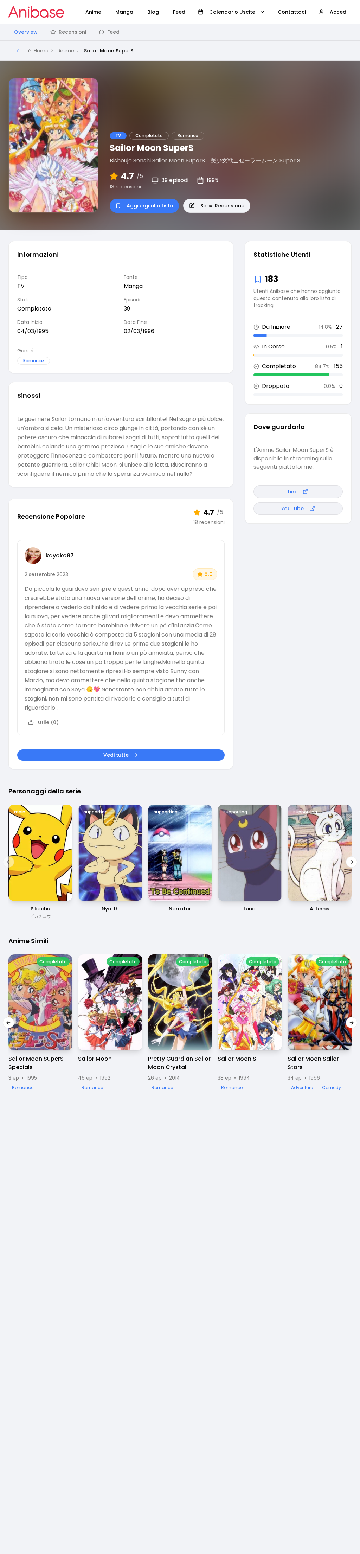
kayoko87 (60, 555)
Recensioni (72, 32)
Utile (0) (48, 722)
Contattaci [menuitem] (292, 11)
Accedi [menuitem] (338, 11)
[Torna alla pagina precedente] (17, 50)
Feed (113, 32)
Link (292, 491)
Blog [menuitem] (153, 11)
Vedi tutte (116, 755)
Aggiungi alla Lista (150, 205)
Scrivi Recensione (222, 205)
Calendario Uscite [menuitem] (232, 11)
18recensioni (125, 186)
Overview (26, 32)
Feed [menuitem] (179, 11)
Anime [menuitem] (93, 11)
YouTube (292, 508)
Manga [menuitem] (124, 11)
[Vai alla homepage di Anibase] (36, 12)
